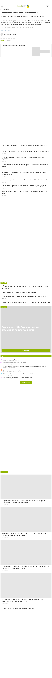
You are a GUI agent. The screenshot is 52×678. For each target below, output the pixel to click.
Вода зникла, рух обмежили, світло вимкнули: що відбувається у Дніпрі (25, 297)
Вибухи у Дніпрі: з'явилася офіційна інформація (19, 292)
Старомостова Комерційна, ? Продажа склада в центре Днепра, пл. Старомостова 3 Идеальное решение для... (23, 501)
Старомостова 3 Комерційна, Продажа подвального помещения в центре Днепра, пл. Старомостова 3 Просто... (25, 567)
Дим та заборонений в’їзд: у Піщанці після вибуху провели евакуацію (24, 145)
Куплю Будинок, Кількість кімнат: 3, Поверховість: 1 (18, 608)
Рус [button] (47, 6)
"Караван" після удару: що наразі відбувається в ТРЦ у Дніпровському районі (24, 192)
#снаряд (2, 30)
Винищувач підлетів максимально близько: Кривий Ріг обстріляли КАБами (26, 180)
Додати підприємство (26, 382)
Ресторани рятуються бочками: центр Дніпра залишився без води (26, 302)
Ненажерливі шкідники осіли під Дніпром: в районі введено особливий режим (25, 165)
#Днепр (9, 30)
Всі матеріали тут (26, 350)
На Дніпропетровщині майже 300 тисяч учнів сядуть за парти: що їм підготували (24, 158)
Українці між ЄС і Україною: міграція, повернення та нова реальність (21, 329)
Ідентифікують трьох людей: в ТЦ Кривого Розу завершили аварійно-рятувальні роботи (24, 173)
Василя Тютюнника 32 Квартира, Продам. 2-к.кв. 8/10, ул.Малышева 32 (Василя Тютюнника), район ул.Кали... (25, 534)
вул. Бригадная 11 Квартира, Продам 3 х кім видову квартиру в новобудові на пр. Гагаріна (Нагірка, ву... (22, 600)
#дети (6, 30)
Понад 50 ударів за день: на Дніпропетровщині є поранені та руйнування (25, 151)
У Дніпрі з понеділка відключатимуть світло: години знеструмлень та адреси (26, 287)
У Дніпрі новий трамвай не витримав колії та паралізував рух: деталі (24, 186)
